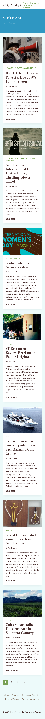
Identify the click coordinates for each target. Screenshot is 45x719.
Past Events (31, 67)
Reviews (9, 69)
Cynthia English (13, 272)
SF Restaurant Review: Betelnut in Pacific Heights (20, 353)
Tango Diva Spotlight (23, 69)
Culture (9, 259)
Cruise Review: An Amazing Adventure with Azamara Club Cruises (21, 447)
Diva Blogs (18, 259)
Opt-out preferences (31, 699)
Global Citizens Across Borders (17, 265)
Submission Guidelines (31, 695)
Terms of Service (12, 699)
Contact (15, 695)
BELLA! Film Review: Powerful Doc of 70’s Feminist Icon (22, 77)
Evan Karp (11, 362)
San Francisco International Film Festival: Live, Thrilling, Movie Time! (20, 173)
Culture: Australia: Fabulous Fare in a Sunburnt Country (20, 629)
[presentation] (22, 50)
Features (9, 67)
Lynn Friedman (13, 86)
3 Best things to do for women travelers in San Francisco (22, 539)
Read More (12, 119)
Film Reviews (19, 67)
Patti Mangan (12, 548)
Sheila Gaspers (13, 458)
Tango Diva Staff (14, 638)
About (7, 695)
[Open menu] (43, 4)
